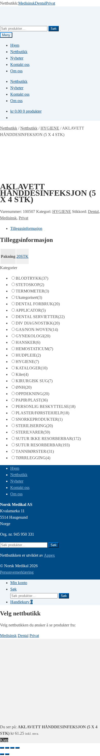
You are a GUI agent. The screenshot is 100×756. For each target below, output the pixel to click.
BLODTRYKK (32, 278)
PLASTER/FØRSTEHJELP (42, 413)
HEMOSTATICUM (34, 349)
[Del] (12, 748)
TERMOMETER (32, 291)
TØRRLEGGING (33, 458)
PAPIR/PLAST (32, 400)
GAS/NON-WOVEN (37, 329)
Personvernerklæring (17, 572)
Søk (54, 29)
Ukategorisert (29, 297)
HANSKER (28, 342)
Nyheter (16, 58)
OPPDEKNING (32, 393)
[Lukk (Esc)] (17, 748)
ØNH (24, 387)
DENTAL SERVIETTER (40, 317)
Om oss (16, 71)
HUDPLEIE (28, 355)
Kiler (22, 374)
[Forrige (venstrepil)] (2, 754)
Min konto (18, 583)
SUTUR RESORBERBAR (43, 445)
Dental (40, 3)
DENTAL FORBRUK (38, 304)
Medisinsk (26, 3)
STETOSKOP (30, 284)
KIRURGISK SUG (34, 381)
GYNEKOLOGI (33, 336)
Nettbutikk (18, 52)
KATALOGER (31, 368)
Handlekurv (21, 602)
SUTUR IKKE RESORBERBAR (48, 438)
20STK (22, 256)
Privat (50, 3)
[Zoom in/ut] (2, 748)
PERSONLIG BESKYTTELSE (45, 406)
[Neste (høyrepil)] (7, 754)
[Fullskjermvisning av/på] (7, 748)
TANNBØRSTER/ (35, 451)
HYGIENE (50, 128)
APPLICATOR (31, 310)
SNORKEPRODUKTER (39, 419)
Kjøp (4, 740)
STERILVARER (33, 432)
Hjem (14, 45)
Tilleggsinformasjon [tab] (26, 228)
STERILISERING (34, 426)
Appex (49, 555)
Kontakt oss (19, 64)
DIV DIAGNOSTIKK (38, 323)
